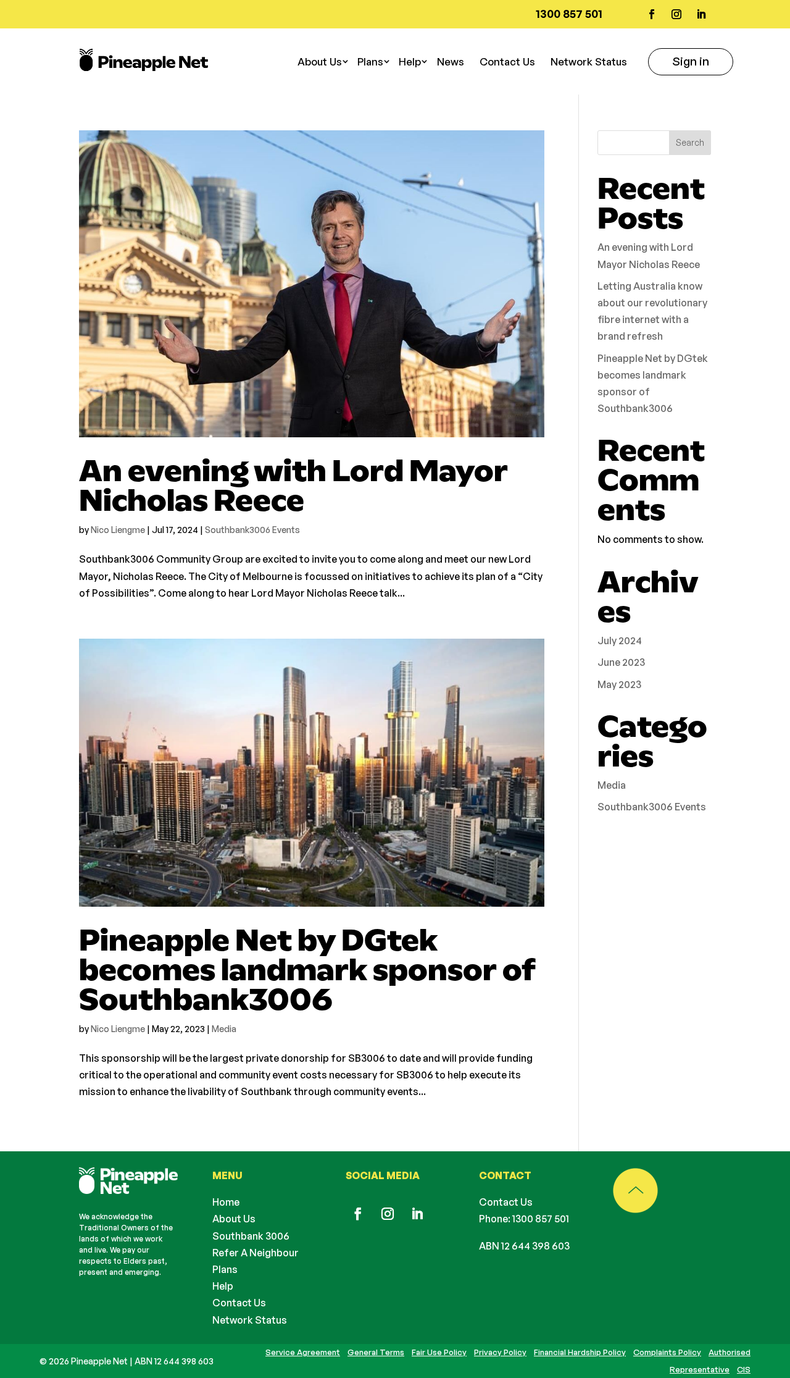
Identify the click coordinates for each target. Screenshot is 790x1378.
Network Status (589, 61)
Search (690, 142)
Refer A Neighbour (255, 1252)
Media (224, 1028)
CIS (743, 1369)
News (450, 61)
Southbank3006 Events (252, 529)
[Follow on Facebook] (652, 14)
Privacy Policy (500, 1352)
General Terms (375, 1352)
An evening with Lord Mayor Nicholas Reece (293, 485)
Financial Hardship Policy (580, 1352)
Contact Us (507, 61)
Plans (225, 1269)
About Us (234, 1218)
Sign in (690, 61)
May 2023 (619, 684)
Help (410, 61)
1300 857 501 (540, 1218)
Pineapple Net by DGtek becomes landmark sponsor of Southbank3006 (307, 969)
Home (225, 1202)
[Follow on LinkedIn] (701, 14)
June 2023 (621, 662)
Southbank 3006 (250, 1236)
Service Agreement (302, 1352)
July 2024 (619, 640)
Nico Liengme (118, 529)
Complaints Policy (667, 1352)
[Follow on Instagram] (676, 14)
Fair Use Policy (439, 1352)
